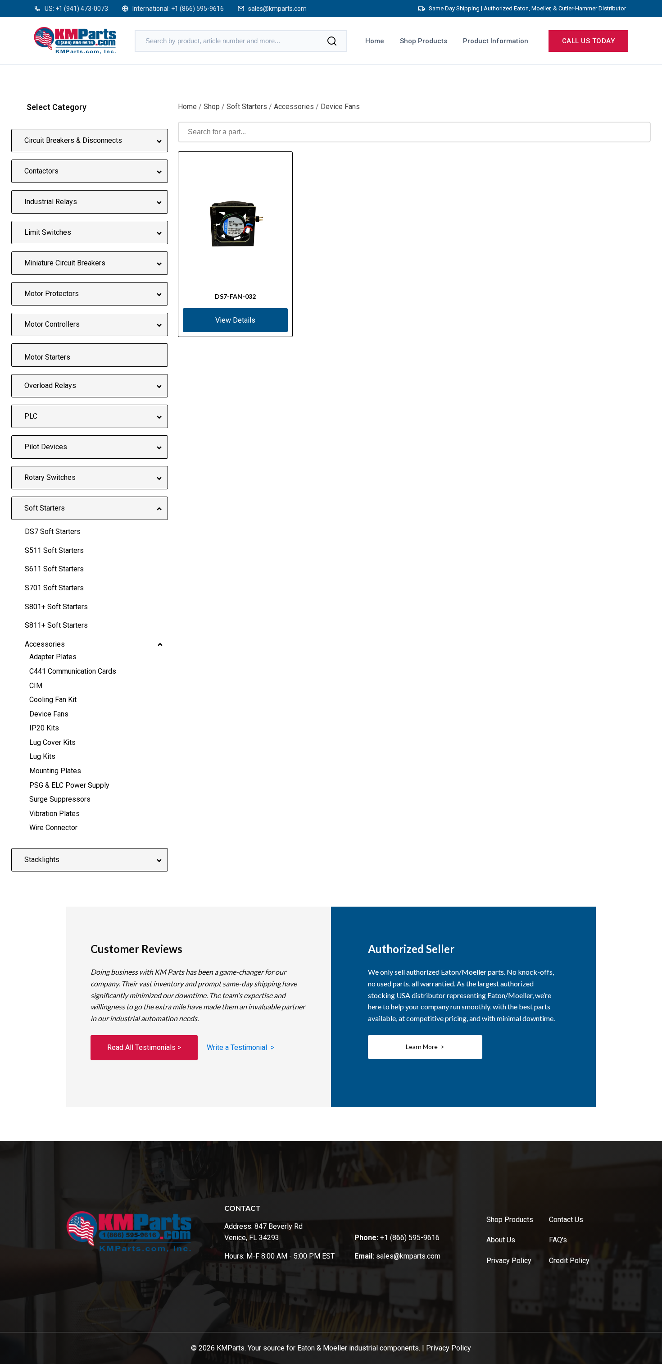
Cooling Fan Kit (53, 699)
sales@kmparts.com (277, 8)
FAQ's (558, 1240)
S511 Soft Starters (54, 550)
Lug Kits (42, 756)
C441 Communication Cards (72, 671)
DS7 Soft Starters (53, 531)
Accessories (45, 644)
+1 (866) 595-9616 (197, 8)
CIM (35, 685)
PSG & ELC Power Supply (69, 785)
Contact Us (566, 1219)
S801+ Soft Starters (56, 606)
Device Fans (48, 714)
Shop (212, 106)
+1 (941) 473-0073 (81, 8)
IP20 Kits (44, 728)
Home (374, 41)
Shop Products (423, 41)
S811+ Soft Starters (56, 625)
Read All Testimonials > (144, 1047)
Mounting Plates (55, 770)
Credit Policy (569, 1260)
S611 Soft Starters (54, 569)
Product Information (495, 41)
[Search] (331, 41)
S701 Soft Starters (54, 588)
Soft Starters (247, 106)
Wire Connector (53, 827)
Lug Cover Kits (52, 742)
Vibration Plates (54, 813)
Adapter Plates (53, 656)
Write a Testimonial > (240, 1047)
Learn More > (425, 1046)
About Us (500, 1240)
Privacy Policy (508, 1260)
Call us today (588, 41)
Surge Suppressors (60, 799)
